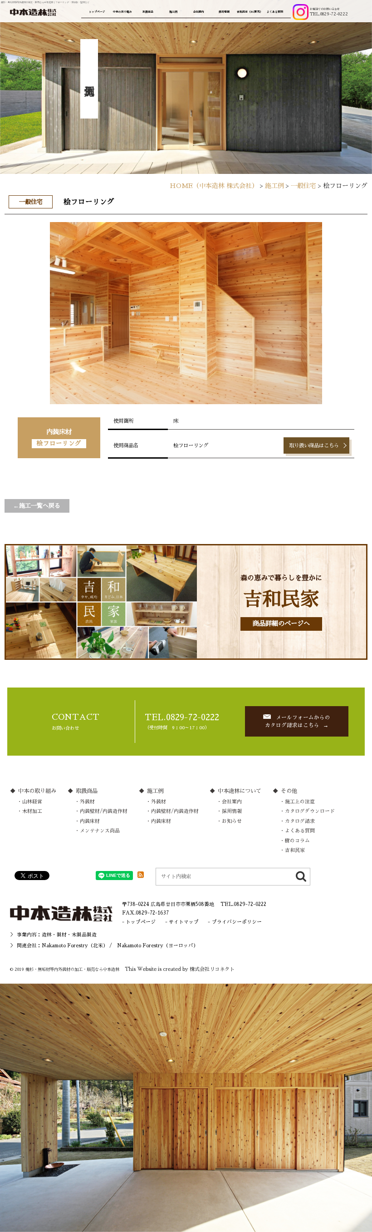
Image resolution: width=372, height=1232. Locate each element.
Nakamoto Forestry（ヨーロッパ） (157, 945)
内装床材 (90, 821)
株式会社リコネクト (212, 969)
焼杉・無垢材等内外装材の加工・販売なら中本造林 (72, 969)
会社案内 (198, 11)
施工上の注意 (300, 801)
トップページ (97, 11)
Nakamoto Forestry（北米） (75, 945)
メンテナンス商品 (100, 830)
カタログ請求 (300, 821)
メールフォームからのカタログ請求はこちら (297, 721)
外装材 (87, 801)
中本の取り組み (122, 11)
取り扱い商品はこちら (314, 445)
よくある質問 (275, 11)
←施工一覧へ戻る (36, 506)
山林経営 (32, 801)
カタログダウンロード (310, 811)
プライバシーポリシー (237, 922)
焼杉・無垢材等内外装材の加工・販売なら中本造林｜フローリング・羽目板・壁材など (45, 2)
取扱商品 (147, 11)
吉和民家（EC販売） (249, 11)
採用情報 (224, 11)
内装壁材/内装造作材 (103, 811)
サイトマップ (184, 922)
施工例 (173, 11)
